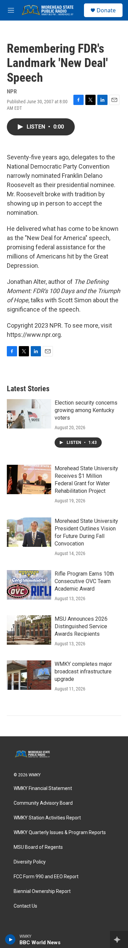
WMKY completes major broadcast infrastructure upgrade (83, 671)
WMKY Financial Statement (43, 788)
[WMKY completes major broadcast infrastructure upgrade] (29, 675)
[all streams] (119, 939)
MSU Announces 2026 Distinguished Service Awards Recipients (81, 626)
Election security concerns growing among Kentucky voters (86, 410)
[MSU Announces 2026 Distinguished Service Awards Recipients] (29, 630)
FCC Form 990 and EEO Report (46, 876)
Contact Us (25, 906)
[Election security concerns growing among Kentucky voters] (29, 414)
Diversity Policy (30, 862)
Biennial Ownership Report (42, 891)
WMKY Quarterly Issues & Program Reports (60, 832)
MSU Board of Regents (38, 847)
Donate (106, 10)
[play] (10, 939)
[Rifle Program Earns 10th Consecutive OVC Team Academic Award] (29, 585)
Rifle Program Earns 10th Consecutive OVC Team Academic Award (84, 581)
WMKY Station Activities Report (47, 817)
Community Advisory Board (43, 803)
